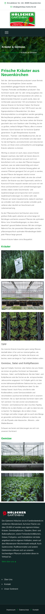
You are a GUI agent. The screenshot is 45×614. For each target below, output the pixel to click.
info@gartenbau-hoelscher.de (24, 7)
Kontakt (7, 584)
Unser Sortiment (11, 589)
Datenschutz (24, 610)
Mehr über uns (8, 562)
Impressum (10, 610)
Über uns (8, 579)
